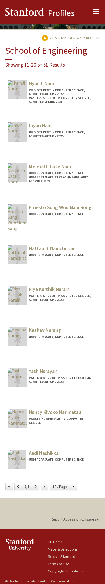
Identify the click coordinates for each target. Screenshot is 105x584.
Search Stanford (61, 556)
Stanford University (26, 544)
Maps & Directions (63, 549)
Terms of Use (58, 563)
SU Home (55, 541)
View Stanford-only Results (74, 37)
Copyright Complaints (66, 571)
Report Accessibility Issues (74, 519)
